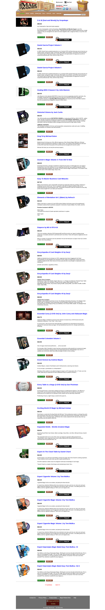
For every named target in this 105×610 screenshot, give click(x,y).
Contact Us (33, 597)
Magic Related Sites (65, 597)
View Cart (69, 2)
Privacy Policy (43, 597)
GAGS (53, 13)
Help (75, 597)
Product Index (53, 597)
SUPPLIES (48, 13)
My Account (59, 2)
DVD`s (43, 13)
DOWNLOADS (38, 13)
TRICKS (27, 13)
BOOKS (32, 13)
